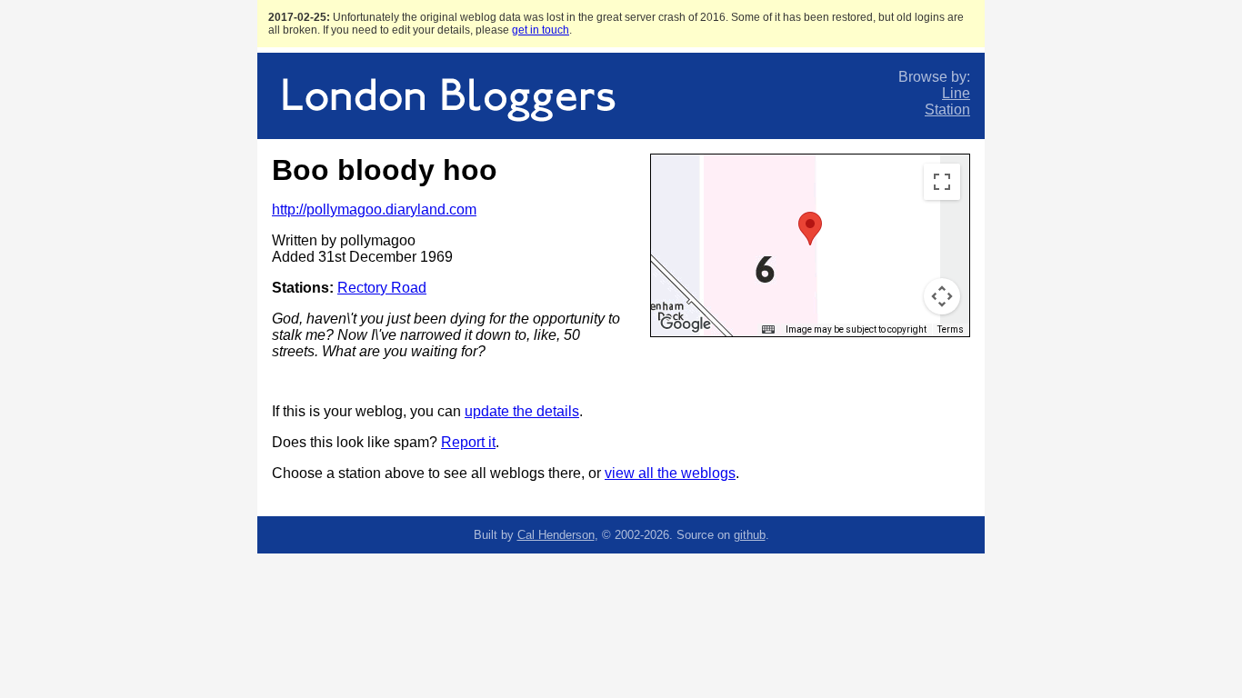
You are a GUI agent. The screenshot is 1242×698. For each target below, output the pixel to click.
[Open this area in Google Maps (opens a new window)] (686, 324)
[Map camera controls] (942, 296)
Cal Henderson (556, 535)
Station (947, 109)
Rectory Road (381, 287)
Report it (468, 442)
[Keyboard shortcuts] (768, 330)
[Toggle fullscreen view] (942, 182)
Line (956, 93)
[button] (810, 228)
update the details (522, 411)
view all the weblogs (670, 473)
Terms (950, 329)
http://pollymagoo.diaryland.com (374, 209)
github (750, 535)
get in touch (540, 30)
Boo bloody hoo (384, 170)
